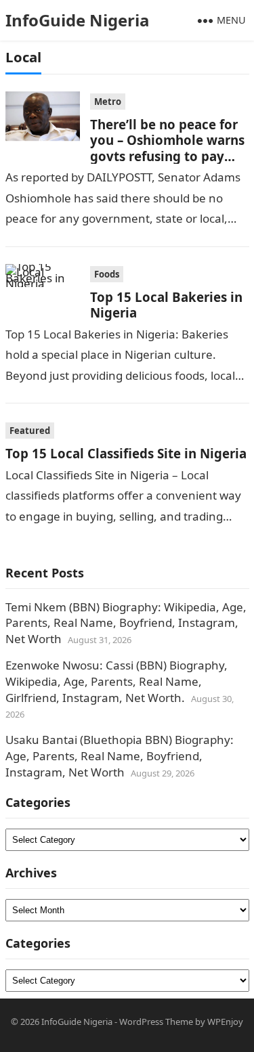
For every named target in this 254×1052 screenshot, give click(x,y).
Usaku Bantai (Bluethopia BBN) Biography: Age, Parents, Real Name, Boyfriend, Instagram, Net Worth (119, 756)
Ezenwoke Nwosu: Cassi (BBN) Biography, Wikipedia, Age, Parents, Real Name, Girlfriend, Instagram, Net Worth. (116, 681)
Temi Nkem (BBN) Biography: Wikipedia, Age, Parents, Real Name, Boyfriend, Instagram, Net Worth (126, 623)
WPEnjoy (225, 1021)
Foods (106, 274)
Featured (29, 430)
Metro (107, 101)
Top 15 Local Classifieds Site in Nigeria (126, 453)
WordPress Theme (156, 1021)
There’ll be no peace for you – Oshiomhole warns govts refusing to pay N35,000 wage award (167, 148)
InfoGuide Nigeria (77, 20)
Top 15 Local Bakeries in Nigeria (166, 304)
